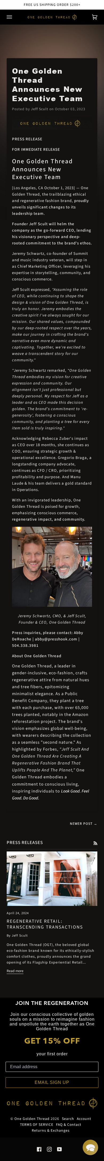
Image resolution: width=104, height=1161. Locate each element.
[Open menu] (15, 17)
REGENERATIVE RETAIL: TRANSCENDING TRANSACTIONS (45, 924)
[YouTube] (59, 1149)
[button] (90, 1147)
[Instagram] (49, 1149)
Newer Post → (83, 823)
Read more (15, 971)
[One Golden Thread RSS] (95, 843)
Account (84, 1119)
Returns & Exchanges (51, 1130)
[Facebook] (39, 1149)
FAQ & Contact (68, 1124)
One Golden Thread (32, 1119)
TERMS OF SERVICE (36, 1124)
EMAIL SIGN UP (52, 1082)
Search (68, 1119)
